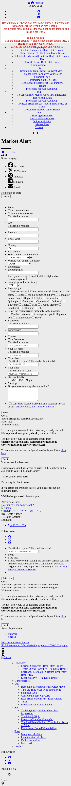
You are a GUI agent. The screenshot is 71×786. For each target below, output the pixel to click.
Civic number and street (20, 213)
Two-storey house (40, 291)
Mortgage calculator (42, 115)
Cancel (6, 196)
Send (5, 412)
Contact (39, 127)
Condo (21, 294)
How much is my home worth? (17, 505)
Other (40, 308)
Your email (13, 367)
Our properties (38, 65)
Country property (50, 304)
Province (12, 232)
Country (12, 245)
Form (11, 207)
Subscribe (7, 578)
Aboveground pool (44, 314)
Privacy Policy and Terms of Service (35, 406)
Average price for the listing (22, 282)
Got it (5, 459)
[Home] (32, 2)
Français (39, 2)
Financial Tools (42, 76)
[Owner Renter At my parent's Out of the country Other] (39, 263)
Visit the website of (15, 642)
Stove (38, 317)
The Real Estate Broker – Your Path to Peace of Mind (42, 105)
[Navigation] (29, 2)
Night (29, 380)
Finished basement (21, 314)
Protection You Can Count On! (42, 88)
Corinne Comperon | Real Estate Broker (42, 50)
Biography (38, 47)
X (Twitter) (20, 171)
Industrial (57, 301)
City (10, 222)
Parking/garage (24, 317)
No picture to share (11, 192)
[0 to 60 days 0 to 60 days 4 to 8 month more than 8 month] (39, 257)
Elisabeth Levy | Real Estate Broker (42, 62)
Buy (39, 68)
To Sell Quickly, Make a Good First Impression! (42, 94)
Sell (39, 91)
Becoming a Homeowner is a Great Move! (42, 71)
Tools (39, 112)
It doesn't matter (19, 291)
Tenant (42, 85)
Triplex (38, 298)
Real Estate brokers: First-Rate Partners (42, 82)
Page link (13, 557)
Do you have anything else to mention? (28, 386)
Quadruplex (52, 298)
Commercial (42, 301)
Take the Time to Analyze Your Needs (42, 73)
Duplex (28, 298)
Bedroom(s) (14, 320)
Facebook (19, 166)
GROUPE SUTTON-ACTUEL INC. (21, 510)
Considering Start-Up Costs (42, 79)
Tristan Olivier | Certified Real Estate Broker (42, 53)
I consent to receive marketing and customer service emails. (36, 405)
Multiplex (28, 301)
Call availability (16, 377)
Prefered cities (15, 269)
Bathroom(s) (14, 330)
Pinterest (18, 176)
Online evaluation (42, 121)
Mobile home (35, 294)
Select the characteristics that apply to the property (34, 311)
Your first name (16, 339)
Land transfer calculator (42, 118)
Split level (50, 294)
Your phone (14, 358)
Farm (34, 304)
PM (21, 380)
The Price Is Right (42, 97)
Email (17, 187)
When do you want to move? (23, 254)
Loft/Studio (28, 308)
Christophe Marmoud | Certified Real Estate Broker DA (42, 57)
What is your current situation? (24, 260)
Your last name (15, 348)
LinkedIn (18, 181)
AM (13, 380)
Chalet (25, 304)
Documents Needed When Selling (42, 109)
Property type (15, 288)
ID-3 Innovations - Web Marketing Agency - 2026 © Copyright (34, 645)
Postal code (14, 238)
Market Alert (42, 124)
